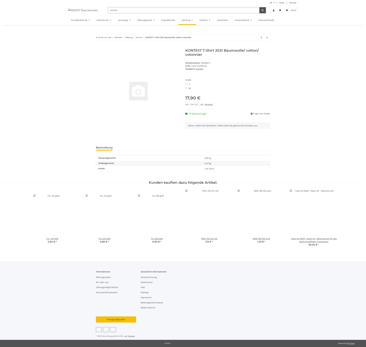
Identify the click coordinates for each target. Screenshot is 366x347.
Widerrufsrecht (148, 307)
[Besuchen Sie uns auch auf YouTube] (106, 329)
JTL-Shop (351, 343)
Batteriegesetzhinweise (152, 302)
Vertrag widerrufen (116, 319)
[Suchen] (262, 10)
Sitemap (145, 292)
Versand (209, 104)
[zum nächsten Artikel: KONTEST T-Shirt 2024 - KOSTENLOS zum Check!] (267, 37)
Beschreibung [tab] (104, 147)
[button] (273, 10)
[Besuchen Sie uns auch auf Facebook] (99, 329)
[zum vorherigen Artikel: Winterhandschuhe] (261, 37)
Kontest (199, 69)
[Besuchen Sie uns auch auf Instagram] (113, 329)
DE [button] (271, 2)
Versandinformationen (107, 292)
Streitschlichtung (149, 277)
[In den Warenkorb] (98, 47)
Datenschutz (147, 282)
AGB (143, 287)
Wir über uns (102, 282)
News (282, 2)
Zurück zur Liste (104, 37)
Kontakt (292, 2)
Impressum (146, 297)
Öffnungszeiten (103, 277)
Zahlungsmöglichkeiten (107, 287)
